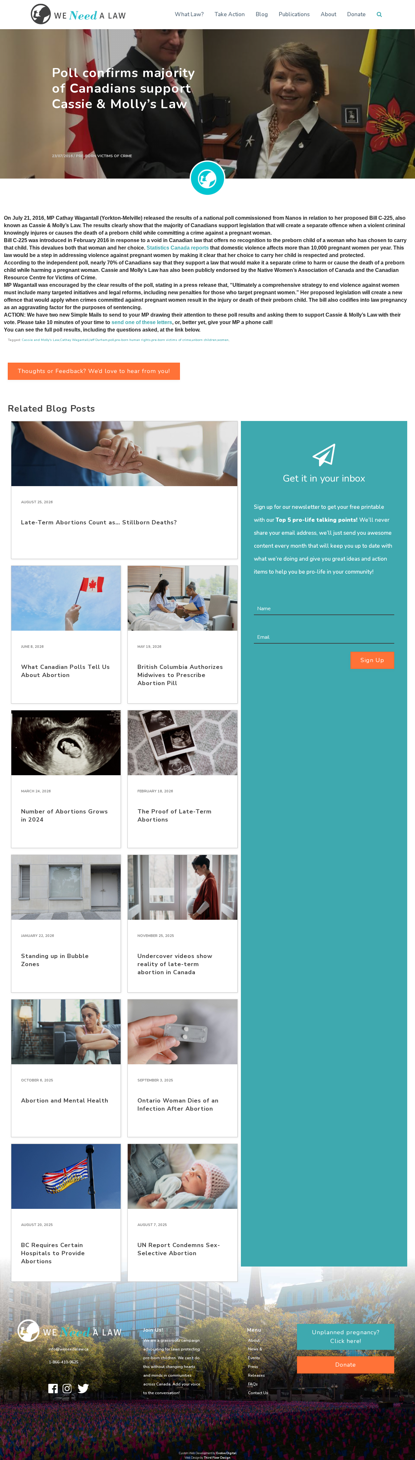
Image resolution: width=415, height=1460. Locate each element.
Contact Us (258, 1393)
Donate (356, 14)
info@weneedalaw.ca (69, 1349)
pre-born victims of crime (171, 340)
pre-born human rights (133, 340)
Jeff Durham (98, 340)
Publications (294, 14)
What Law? (189, 14)
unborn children (204, 340)
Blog (262, 14)
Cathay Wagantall (74, 340)
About (328, 14)
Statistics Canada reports (178, 248)
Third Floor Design (217, 1458)
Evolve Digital (226, 1453)
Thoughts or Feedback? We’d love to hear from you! (94, 371)
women (223, 340)
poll (111, 340)
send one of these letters (142, 322)
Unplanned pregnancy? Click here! (346, 1336)
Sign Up (372, 660)
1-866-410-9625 (63, 1362)
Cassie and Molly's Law (40, 340)
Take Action (230, 14)
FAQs (253, 1384)
